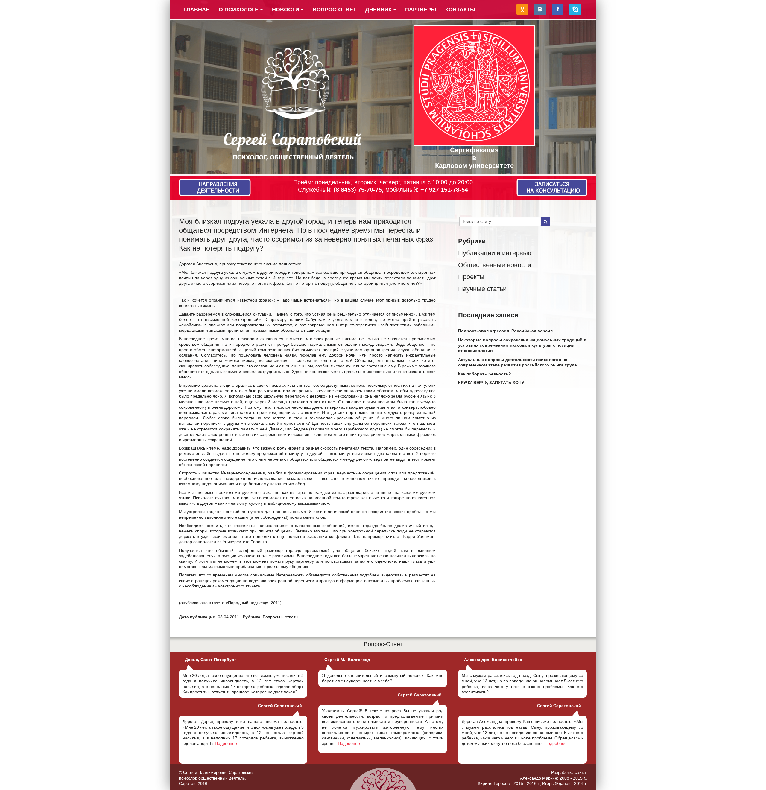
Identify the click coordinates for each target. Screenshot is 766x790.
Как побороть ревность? (484, 374)
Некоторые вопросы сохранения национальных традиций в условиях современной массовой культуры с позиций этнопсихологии (522, 345)
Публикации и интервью (494, 253)
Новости (285, 10)
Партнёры (420, 10)
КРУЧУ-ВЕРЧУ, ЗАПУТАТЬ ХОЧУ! (492, 382)
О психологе (239, 10)
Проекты (471, 277)
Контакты (460, 10)
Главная (196, 10)
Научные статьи (482, 289)
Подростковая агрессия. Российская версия (505, 330)
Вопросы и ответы (280, 616)
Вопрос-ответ (334, 10)
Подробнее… (228, 743)
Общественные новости (494, 265)
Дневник (378, 10)
